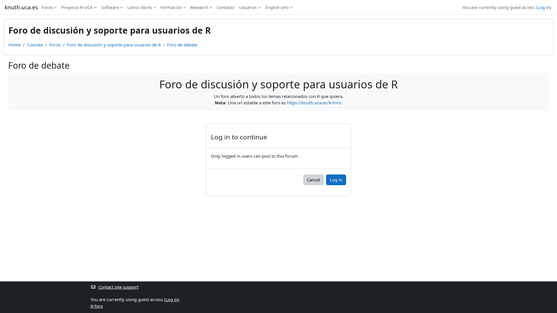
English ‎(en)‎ (277, 7)
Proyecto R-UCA (77, 7)
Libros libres (139, 7)
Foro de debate (182, 45)
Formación (171, 7)
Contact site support (118, 287)
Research (199, 7)
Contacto (225, 7)
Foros (47, 7)
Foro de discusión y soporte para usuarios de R (114, 45)
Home (14, 45)
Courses (35, 45)
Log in (543, 7)
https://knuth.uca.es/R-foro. (314, 102)
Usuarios (248, 7)
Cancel (313, 180)
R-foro (97, 306)
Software (110, 7)
